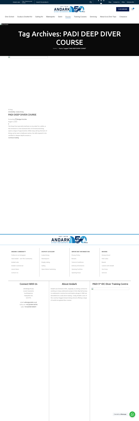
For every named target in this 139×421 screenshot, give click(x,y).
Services (104, 273)
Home (55, 48)
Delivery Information (78, 266)
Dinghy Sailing (45, 262)
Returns (74, 259)
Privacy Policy (76, 255)
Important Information (81, 252)
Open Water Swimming (48, 269)
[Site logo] (69, 9)
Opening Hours (76, 273)
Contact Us (14, 273)
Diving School (106, 255)
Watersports (45, 259)
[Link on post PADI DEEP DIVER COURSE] (69, 97)
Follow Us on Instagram (18, 255)
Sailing (43, 266)
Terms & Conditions (78, 262)
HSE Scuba (105, 259)
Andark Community (18, 252)
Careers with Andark (108, 266)
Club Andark (122, 9)
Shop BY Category (48, 252)
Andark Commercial (17, 266)
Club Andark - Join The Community (21, 259)
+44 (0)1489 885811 (30, 307)
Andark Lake (15, 262)
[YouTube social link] (101, 3)
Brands (104, 262)
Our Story (105, 269)
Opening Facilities (77, 269)
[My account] (114, 9)
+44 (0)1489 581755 (32, 304)
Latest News (15, 269)
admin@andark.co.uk (30, 302)
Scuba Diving (45, 255)
